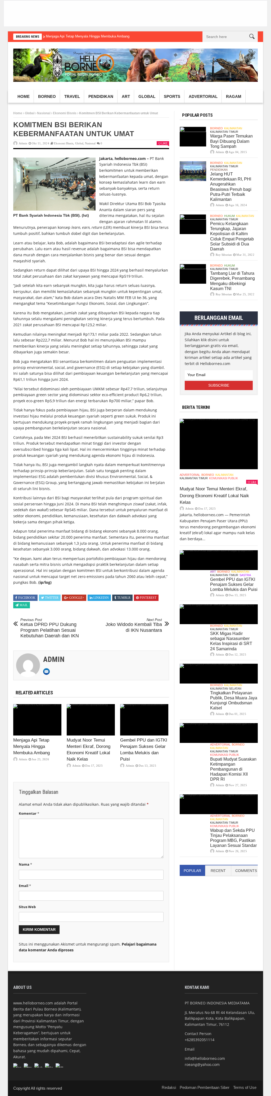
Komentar (29, 813)
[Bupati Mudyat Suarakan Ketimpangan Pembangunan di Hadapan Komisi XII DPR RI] (219, 733)
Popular (192, 871)
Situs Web (27, 906)
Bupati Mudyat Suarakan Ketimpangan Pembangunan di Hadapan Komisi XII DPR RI (233, 769)
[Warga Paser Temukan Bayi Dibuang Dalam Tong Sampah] (193, 136)
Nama (25, 864)
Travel (72, 96)
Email (25, 885)
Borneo (47, 96)
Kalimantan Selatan (225, 688)
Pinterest (148, 598)
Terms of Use (244, 1087)
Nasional (43, 113)
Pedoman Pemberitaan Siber (204, 1087)
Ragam (233, 96)
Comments (246, 871)
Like (164, 143)
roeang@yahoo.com (202, 1064)
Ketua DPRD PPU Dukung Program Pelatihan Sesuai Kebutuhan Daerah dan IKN (49, 628)
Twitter (51, 598)
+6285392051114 (199, 1039)
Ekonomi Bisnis (64, 113)
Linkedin (101, 598)
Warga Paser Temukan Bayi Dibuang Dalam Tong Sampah (231, 141)
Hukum (229, 215)
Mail (24, 605)
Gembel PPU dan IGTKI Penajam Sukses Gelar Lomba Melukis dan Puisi (234, 584)
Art (126, 96)
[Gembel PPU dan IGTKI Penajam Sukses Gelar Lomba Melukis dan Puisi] (144, 719)
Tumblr (123, 598)
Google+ (76, 598)
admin (23, 143)
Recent (218, 871)
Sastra (245, 575)
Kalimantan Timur (224, 131)
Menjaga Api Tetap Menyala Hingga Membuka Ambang (87, 36)
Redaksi (169, 1087)
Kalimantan (233, 128)
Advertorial (203, 96)
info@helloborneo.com (205, 1058)
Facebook (26, 598)
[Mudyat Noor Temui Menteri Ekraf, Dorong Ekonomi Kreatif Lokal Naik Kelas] (91, 719)
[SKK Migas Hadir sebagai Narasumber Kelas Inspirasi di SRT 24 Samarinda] (219, 614)
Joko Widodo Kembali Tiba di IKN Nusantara (134, 625)
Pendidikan (100, 96)
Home (23, 96)
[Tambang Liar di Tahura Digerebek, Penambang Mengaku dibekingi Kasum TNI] (193, 274)
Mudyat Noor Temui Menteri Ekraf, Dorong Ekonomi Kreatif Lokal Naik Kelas (214, 495)
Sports (172, 96)
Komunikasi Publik (223, 478)
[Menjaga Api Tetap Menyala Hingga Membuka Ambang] (37, 719)
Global (146, 96)
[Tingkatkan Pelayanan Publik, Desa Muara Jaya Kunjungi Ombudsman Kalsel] (219, 674)
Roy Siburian (224, 254)
